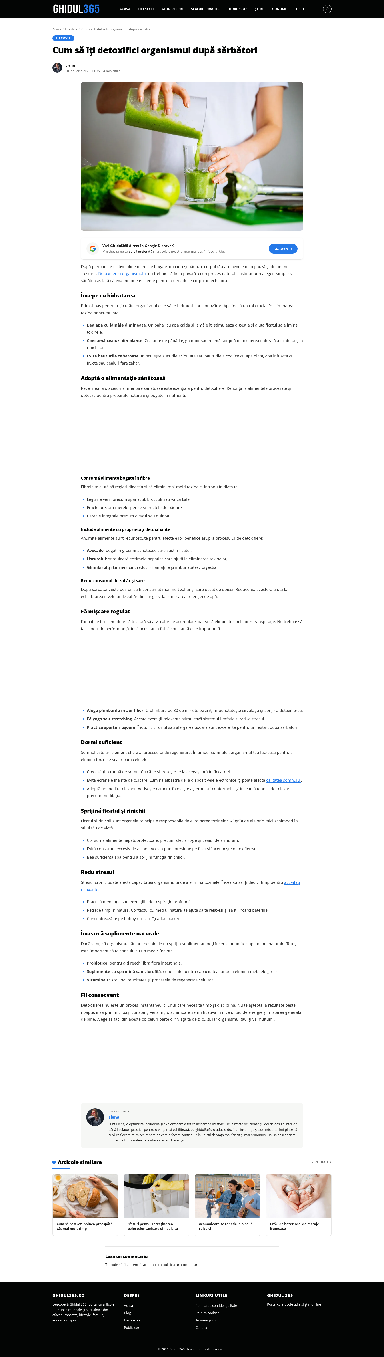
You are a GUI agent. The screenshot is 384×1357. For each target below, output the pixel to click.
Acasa (125, 9)
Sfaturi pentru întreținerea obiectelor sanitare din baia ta (153, 1226)
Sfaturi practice (206, 9)
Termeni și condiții (209, 1320)
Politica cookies (207, 1313)
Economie (279, 9)
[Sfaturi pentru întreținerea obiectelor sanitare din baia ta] (156, 1196)
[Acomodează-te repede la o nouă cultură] (227, 1196)
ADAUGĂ (283, 248)
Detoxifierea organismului (122, 273)
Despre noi (132, 1320)
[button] (327, 9)
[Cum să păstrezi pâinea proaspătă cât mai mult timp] (85, 1196)
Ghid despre (173, 9)
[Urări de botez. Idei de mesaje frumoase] (298, 1196)
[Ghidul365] (76, 9)
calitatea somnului (283, 780)
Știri (259, 9)
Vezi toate (320, 1162)
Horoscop (238, 9)
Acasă (56, 29)
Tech (300, 9)
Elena (70, 65)
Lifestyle (146, 9)
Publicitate (132, 1327)
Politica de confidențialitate (216, 1305)
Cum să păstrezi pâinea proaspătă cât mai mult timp (85, 1226)
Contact (201, 1327)
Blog (127, 1313)
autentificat (136, 1264)
